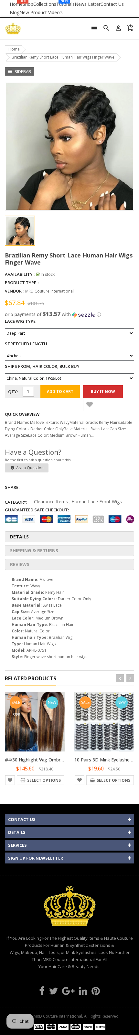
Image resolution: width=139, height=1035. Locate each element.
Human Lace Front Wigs (96, 502)
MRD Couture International (49, 291)
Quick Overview (22, 414)
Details (19, 537)
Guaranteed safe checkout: (37, 510)
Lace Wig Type (20, 321)
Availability (19, 274)
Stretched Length (26, 344)
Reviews (19, 564)
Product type (20, 282)
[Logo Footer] (69, 909)
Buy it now (103, 391)
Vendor (13, 291)
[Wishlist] (89, 404)
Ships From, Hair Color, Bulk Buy (42, 366)
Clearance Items (51, 502)
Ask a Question (29, 468)
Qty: (13, 392)
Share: (12, 487)
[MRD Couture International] (69, 1026)
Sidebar (22, 71)
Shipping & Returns (34, 550)
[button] (69, 314)
